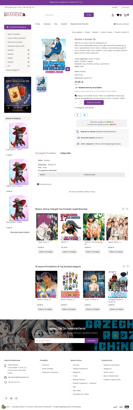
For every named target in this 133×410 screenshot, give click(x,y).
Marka (40, 160)
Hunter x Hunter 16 (44, 300)
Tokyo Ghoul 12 (43, 242)
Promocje (125, 7)
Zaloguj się (107, 369)
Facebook (6, 398)
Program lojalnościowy (112, 380)
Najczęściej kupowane (50, 372)
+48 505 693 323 (28, 7)
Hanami (10, 62)
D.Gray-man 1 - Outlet (14, 150)
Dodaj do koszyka (94, 102)
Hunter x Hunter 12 (68, 300)
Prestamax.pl (76, 407)
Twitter (11, 398)
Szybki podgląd (55, 216)
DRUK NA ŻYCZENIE (15, 42)
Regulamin (76, 372)
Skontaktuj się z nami (81, 394)
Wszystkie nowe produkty (20, 232)
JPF (9, 66)
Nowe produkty (47, 369)
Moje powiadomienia (111, 376)
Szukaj (88, 15)
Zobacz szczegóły (46, 252)
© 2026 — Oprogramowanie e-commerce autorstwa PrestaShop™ (28, 407)
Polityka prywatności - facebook (84, 383)
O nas (37, 24)
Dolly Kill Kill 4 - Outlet (14, 222)
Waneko (11, 54)
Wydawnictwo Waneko (79, 24)
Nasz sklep (77, 390)
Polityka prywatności (80, 369)
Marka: (77, 71)
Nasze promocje (122, 24)
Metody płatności (79, 380)
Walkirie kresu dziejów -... (15, 186)
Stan (39, 167)
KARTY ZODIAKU (14, 34)
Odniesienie (42, 165)
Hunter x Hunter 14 (91, 300)
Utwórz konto (108, 372)
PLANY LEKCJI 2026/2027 (17, 38)
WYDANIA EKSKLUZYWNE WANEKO (17, 46)
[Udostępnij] (78, 115)
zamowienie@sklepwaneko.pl (18, 377)
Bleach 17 (64, 242)
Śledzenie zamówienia (111, 365)
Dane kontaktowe (12, 360)
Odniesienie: (79, 78)
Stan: (76, 75)
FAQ (55, 24)
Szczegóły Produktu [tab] (45, 153)
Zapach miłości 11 (114, 242)
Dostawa (47, 24)
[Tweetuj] (85, 115)
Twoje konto (106, 360)
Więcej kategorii (12, 70)
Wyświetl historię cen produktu (88, 87)
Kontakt (115, 7)
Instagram (16, 398)
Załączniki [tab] (65, 153)
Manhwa (11, 50)
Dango (10, 58)
